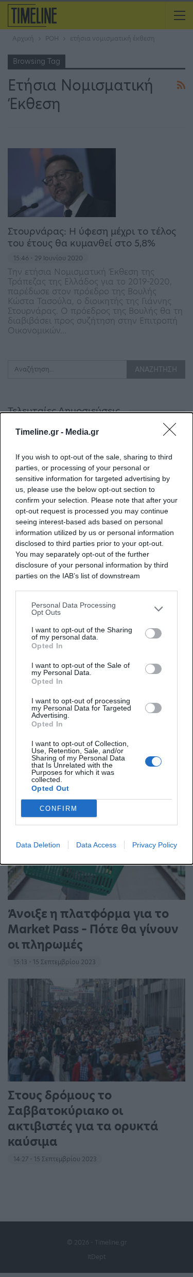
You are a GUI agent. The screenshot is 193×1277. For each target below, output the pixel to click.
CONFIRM (59, 808)
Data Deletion (38, 845)
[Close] (173, 432)
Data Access (96, 845)
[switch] (153, 633)
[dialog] (96, 638)
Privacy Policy (154, 845)
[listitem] (96, 608)
